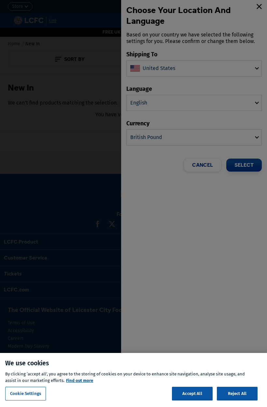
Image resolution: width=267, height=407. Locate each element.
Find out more (79, 380)
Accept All (192, 393)
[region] (133, 380)
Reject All (237, 393)
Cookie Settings (25, 393)
